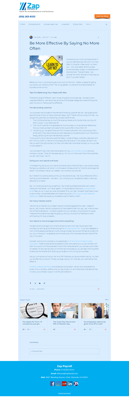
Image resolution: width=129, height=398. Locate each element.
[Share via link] (44, 283)
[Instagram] (58, 383)
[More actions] (98, 37)
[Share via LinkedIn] (40, 283)
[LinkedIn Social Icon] (70, 383)
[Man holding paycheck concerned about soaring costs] (64, 310)
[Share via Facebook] (30, 283)
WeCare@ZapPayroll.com (67, 373)
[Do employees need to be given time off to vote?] (95, 310)
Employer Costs (77, 24)
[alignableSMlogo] (76, 383)
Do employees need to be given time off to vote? (95, 323)
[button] (106, 24)
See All (107, 299)
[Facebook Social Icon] (52, 383)
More (87, 24)
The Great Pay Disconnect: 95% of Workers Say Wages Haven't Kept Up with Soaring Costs (64, 323)
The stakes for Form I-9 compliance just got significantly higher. (32, 323)
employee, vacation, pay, (51, 24)
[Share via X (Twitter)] (35, 283)
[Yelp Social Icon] (64, 383)
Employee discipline (34, 24)
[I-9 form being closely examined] (34, 310)
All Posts (22, 24)
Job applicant (65, 24)
